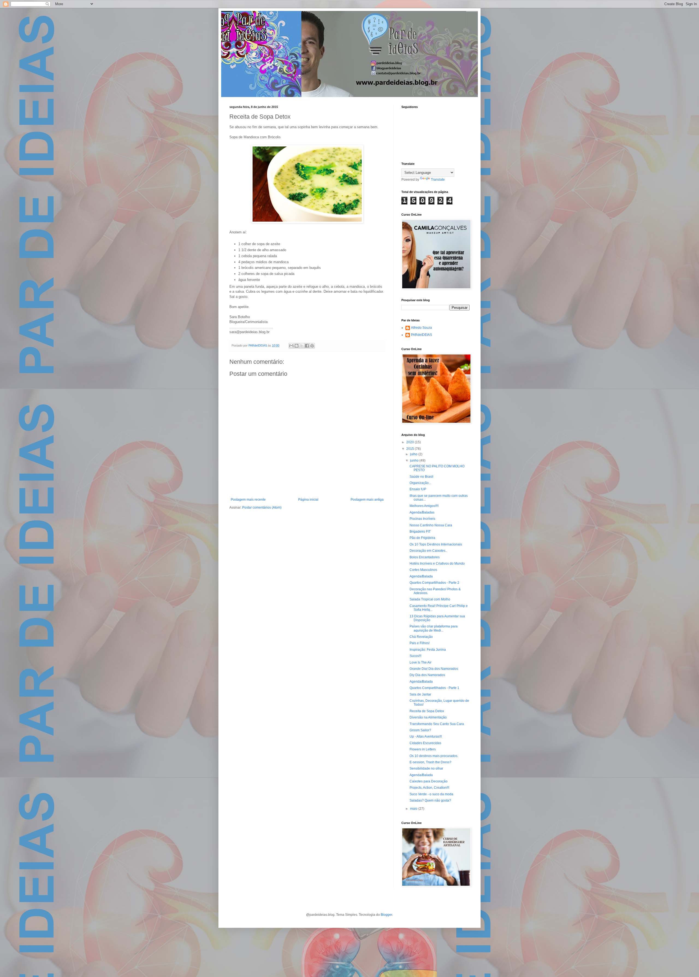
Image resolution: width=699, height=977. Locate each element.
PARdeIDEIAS (421, 335)
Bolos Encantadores (425, 557)
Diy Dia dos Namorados (427, 675)
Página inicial (308, 499)
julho (414, 454)
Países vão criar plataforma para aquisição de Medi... (434, 628)
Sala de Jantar (420, 694)
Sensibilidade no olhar (426, 768)
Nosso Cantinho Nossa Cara (431, 525)
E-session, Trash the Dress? (430, 762)
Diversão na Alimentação (428, 717)
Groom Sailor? (420, 730)
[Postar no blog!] (296, 345)
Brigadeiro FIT (420, 531)
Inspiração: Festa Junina (428, 650)
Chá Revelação (421, 637)
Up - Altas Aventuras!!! (426, 736)
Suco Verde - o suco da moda (431, 794)
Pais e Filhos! (420, 643)
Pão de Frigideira (422, 538)
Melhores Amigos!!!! (424, 506)
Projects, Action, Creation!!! (429, 788)
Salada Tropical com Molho (430, 599)
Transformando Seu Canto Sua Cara (437, 724)
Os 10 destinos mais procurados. (434, 756)
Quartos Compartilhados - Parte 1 (434, 688)
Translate (438, 179)
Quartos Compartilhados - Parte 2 (434, 583)
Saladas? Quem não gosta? (430, 800)
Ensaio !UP (418, 489)
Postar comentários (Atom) (262, 507)
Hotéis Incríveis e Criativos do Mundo (437, 563)
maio (414, 809)
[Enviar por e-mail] (291, 345)
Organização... (420, 483)
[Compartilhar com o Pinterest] (312, 345)
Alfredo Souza (421, 328)
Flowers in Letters (423, 749)
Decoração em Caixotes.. (428, 551)
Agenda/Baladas (422, 512)
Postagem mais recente (248, 499)
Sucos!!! (415, 656)
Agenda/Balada (421, 576)
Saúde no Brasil (421, 477)
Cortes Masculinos (423, 570)
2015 (410, 449)
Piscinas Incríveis (422, 519)
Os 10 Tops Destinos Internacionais (436, 544)
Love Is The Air (420, 662)
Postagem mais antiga (367, 499)
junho (414, 460)
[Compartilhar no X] (301, 345)
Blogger (386, 915)
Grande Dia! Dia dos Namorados (434, 669)
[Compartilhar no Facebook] (307, 345)
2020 (410, 442)
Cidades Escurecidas (425, 743)
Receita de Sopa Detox (427, 711)
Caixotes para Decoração (429, 781)
